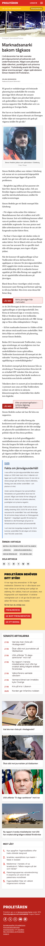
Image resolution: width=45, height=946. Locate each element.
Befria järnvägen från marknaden (24, 300)
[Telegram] (18, 564)
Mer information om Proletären (13, 932)
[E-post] (28, 564)
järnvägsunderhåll (23, 550)
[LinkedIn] (14, 564)
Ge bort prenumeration (18, 616)
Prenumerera (36, 8)
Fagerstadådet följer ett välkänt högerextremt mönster (20, 882)
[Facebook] (4, 564)
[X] (9, 564)
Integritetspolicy (8, 930)
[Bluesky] (23, 564)
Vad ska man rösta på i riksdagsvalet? (22, 643)
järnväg (7, 550)
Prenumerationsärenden (11, 927)
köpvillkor (21, 930)
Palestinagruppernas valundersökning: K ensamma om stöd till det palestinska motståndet (22, 874)
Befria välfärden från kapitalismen (19, 546)
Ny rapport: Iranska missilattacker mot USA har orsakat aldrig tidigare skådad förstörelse (25, 665)
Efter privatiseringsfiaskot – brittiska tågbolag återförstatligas (26, 405)
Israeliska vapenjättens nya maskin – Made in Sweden (22, 858)
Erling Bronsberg (9, 79)
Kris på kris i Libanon (21, 686)
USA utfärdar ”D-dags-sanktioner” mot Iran (22, 656)
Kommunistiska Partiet (25, 912)
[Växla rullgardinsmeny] (41, 3)
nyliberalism (26, 554)
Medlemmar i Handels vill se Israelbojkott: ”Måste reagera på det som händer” (21, 866)
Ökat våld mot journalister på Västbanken (20, 763)
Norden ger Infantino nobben (25, 691)
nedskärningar (10, 554)
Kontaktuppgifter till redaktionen (14, 925)
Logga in (33, 3)
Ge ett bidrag (12, 621)
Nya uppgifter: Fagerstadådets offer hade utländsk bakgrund (22, 852)
